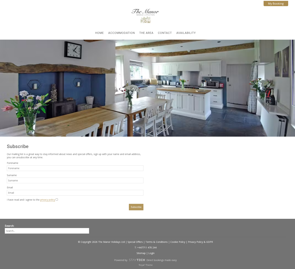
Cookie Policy (177, 241)
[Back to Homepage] (145, 16)
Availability (186, 33)
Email (10, 187)
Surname (12, 175)
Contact (165, 33)
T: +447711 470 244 (146, 247)
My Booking (276, 3)
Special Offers (135, 241)
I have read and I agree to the (31, 199)
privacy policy (47, 199)
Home (99, 33)
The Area (146, 33)
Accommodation (121, 33)
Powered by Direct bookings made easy (145, 260)
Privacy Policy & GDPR (200, 241)
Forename (12, 163)
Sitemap (141, 253)
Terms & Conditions (156, 241)
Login (151, 253)
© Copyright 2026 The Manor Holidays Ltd (101, 241)
